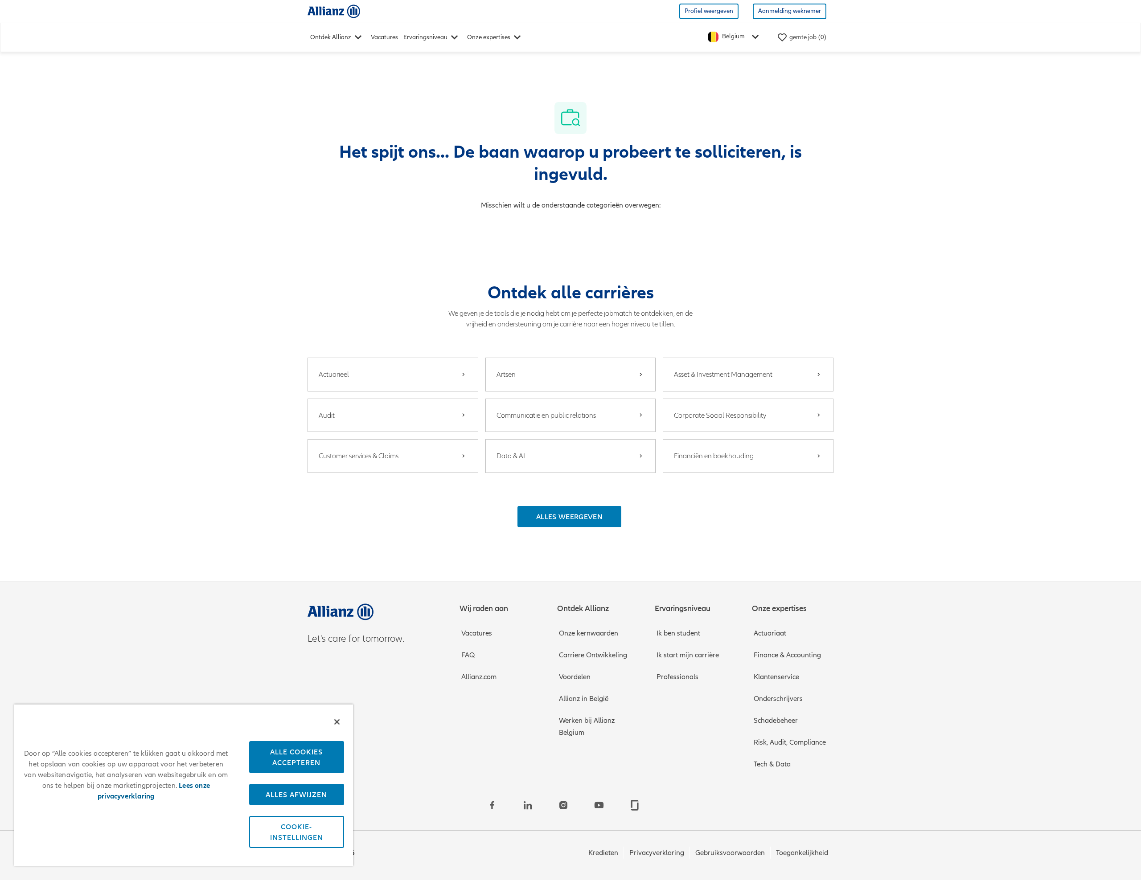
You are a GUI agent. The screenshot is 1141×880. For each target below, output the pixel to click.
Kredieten (603, 852)
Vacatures (384, 37)
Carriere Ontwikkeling (593, 655)
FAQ (468, 655)
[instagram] (563, 805)
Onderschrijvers (778, 698)
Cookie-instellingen (296, 832)
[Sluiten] (337, 722)
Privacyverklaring (656, 852)
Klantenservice (776, 676)
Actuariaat (770, 633)
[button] (569, 516)
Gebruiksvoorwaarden (730, 852)
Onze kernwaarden (588, 633)
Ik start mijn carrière (688, 655)
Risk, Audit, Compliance (790, 742)
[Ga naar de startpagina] (334, 11)
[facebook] (492, 805)
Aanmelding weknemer (789, 11)
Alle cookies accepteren (296, 757)
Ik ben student (678, 633)
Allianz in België (583, 698)
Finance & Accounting (787, 655)
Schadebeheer (776, 720)
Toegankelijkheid (802, 852)
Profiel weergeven (709, 11)
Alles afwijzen (296, 794)
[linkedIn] (527, 805)
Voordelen (575, 676)
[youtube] (599, 805)
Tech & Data (772, 764)
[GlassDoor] (634, 805)
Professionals (677, 676)
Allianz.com (479, 676)
